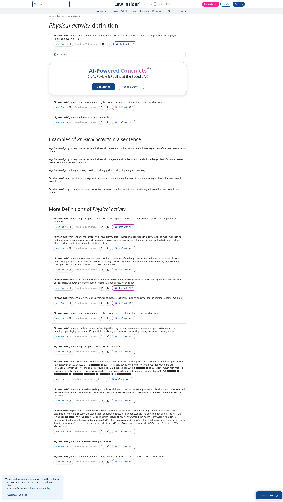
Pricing (182, 11)
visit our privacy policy (38, 488)
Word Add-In (121, 11)
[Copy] (109, 44)
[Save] (103, 44)
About (171, 11)
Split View (62, 54)
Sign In (226, 4)
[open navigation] (249, 4)
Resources (158, 11)
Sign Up (239, 4)
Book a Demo (210, 4)
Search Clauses (140, 11)
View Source (62, 43)
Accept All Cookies (17, 494)
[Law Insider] (142, 4)
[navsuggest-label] (51, 4)
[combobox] (51, 4)
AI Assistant (103, 11)
